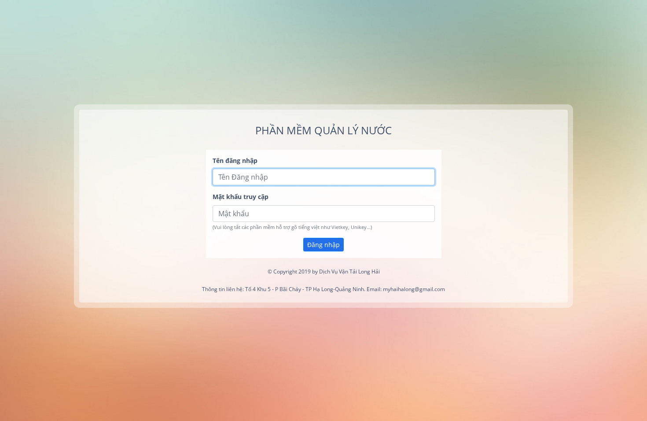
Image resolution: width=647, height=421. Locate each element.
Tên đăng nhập (235, 160)
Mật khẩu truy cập (240, 196)
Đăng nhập (323, 244)
